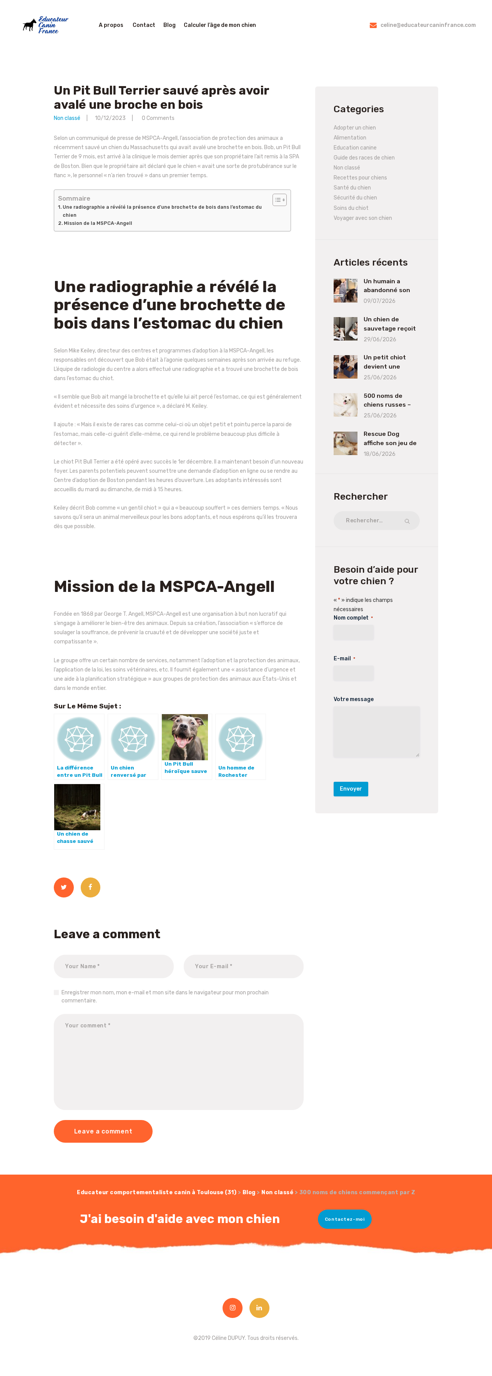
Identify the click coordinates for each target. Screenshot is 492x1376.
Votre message (354, 699)
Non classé (67, 118)
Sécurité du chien (355, 197)
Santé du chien (352, 187)
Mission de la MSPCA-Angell (98, 223)
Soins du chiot (351, 208)
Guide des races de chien (364, 158)
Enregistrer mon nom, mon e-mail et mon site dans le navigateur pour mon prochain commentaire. (165, 996)
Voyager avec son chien (363, 218)
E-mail (344, 658)
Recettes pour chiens (360, 177)
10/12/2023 (110, 118)
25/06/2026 (380, 377)
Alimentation (350, 138)
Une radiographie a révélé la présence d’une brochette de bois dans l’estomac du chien (162, 211)
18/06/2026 (380, 454)
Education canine (355, 148)
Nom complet (353, 618)
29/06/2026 (380, 339)
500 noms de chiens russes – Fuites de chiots (388, 404)
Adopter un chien (355, 128)
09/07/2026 (380, 301)
